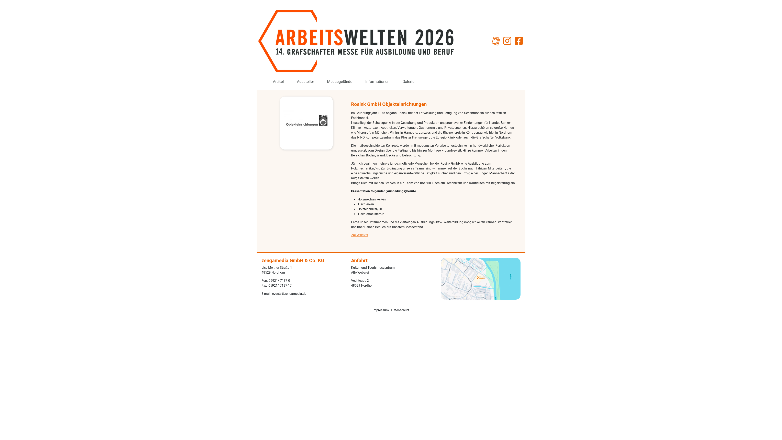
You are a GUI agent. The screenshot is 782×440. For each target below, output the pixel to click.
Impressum (381, 310)
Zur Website (359, 235)
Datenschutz (400, 310)
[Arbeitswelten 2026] (356, 41)
